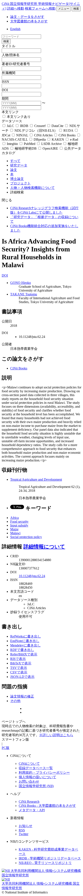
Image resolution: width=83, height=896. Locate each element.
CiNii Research (29, 801)
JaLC (10, 126)
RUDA (68, 130)
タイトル (8, 46)
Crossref (39, 126)
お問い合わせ (29, 781)
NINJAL (22, 135)
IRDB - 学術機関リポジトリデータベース (50, 858)
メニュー (63, 8)
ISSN (5, 81)
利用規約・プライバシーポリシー (44, 772)
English (15, 29)
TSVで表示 (18, 668)
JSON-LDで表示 (22, 677)
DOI (5, 90)
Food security (19, 521)
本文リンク (10, 112)
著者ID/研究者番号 (16, 64)
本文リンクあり (18, 116)
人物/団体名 (11, 55)
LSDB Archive (51, 144)
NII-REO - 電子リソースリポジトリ (45, 863)
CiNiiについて (29, 763)
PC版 (5, 748)
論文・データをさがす (27, 17)
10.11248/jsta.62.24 (32, 576)
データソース (12, 121)
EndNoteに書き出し (24, 641)
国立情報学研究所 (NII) (36, 786)
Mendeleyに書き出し (25, 645)
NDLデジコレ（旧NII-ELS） (36, 130)
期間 (5, 98)
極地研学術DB (25, 148)
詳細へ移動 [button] (15, 8)
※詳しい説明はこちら (56, 735)
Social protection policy (26, 537)
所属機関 (8, 73)
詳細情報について (44, 546)
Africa (14, 518)
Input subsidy (19, 525)
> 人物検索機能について (36, 188)
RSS (22, 830)
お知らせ (25, 826)
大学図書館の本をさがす (29, 21)
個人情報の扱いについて (37, 777)
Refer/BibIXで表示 (23, 654)
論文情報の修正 (22, 696)
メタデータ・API (32, 810)
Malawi (15, 533)
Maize (14, 529)
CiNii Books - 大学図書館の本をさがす (47, 805)
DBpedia (40, 139)
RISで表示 (18, 659)
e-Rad (73, 139)
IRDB (24, 126)
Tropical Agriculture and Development (36, 479)
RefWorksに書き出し (25, 636)
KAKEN (58, 139)
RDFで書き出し (22, 650)
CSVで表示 (18, 672)
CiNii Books (67, 135)
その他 (15, 701)
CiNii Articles (43, 135)
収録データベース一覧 (36, 768)
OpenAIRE (50, 148)
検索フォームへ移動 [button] (40, 8)
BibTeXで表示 (20, 663)
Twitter (23, 834)
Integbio (12, 144)
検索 (76, 8)
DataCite (57, 126)
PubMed (29, 144)
